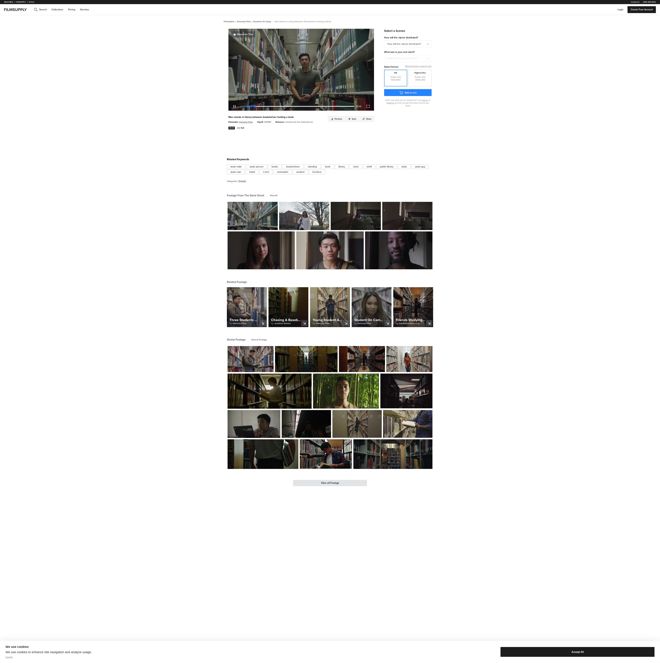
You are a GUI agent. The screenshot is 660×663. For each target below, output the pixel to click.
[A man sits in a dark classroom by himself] (407, 216)
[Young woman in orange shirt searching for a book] (409, 359)
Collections (57, 9)
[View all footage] (259, 339)
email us (390, 103)
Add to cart (410, 92)
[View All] (273, 195)
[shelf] (369, 167)
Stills (31, 2)
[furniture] (317, 172)
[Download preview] (252, 368)
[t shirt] (266, 172)
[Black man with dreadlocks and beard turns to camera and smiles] (398, 250)
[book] (328, 167)
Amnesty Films (244, 21)
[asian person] (256, 167)
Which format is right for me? (418, 66)
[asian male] (236, 167)
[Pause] (234, 106)
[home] (17, 9)
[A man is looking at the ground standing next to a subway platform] (306, 424)
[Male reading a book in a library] (407, 424)
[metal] (252, 172)
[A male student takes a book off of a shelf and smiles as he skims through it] (326, 454)
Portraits (242, 181)
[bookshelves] (293, 167)
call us (425, 100)
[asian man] (236, 172)
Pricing (71, 9)
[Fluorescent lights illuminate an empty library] (392, 454)
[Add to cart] (270, 368)
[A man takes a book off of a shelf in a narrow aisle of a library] (306, 359)
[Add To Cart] (274, 226)
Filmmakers (229, 21)
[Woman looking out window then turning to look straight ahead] (261, 250)
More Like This (245, 34)
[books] (275, 167)
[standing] (312, 167)
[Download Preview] (256, 226)
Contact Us (635, 2)
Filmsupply (21, 2)
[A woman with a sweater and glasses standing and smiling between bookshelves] (253, 216)
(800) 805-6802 (649, 2)
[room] (356, 167)
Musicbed (8, 2)
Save (265, 226)
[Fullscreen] (368, 106)
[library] (341, 167)
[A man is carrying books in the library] (263, 454)
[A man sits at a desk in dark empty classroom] (356, 216)
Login (620, 9)
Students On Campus (262, 21)
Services (84, 9)
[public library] (386, 167)
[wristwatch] (283, 172)
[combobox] (407, 58)
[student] (300, 172)
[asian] (404, 167)
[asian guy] (420, 167)
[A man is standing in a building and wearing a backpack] (330, 250)
